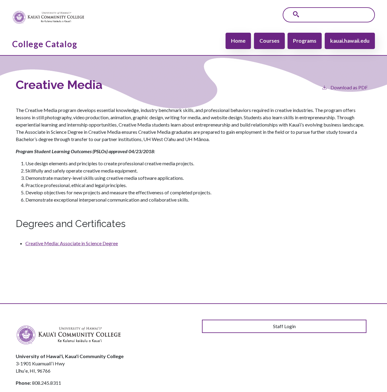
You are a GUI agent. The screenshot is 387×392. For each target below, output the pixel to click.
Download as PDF (349, 87)
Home (238, 41)
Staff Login (284, 326)
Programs (304, 41)
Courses (269, 41)
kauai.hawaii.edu (349, 41)
